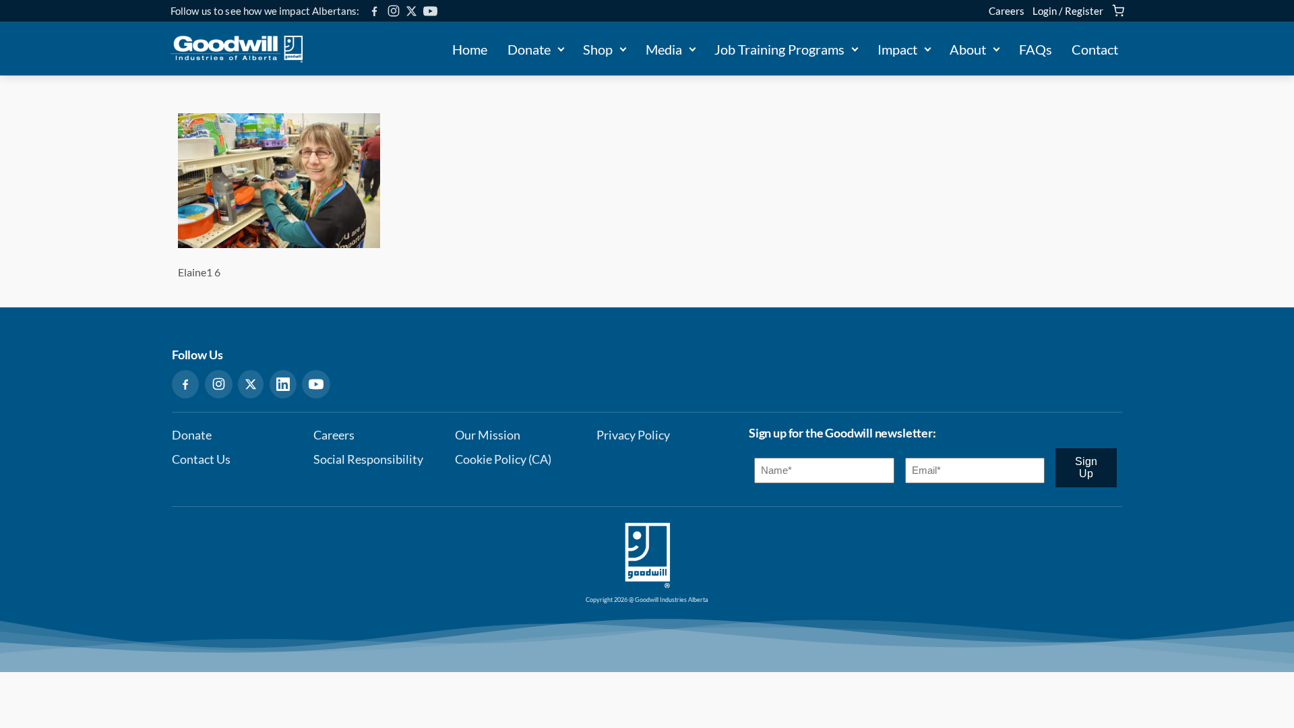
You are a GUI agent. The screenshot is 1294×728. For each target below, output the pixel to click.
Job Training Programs (779, 49)
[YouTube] (430, 11)
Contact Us (201, 459)
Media (664, 49)
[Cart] (1118, 11)
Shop (598, 49)
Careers (1006, 11)
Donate (529, 49)
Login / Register (1068, 11)
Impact (897, 49)
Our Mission (487, 435)
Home (469, 49)
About (968, 49)
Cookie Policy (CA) (503, 459)
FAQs (1035, 49)
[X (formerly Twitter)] (411, 11)
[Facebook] (374, 11)
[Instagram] (393, 11)
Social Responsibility (368, 459)
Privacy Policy (633, 435)
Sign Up (1086, 467)
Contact (1095, 49)
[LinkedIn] (283, 384)
